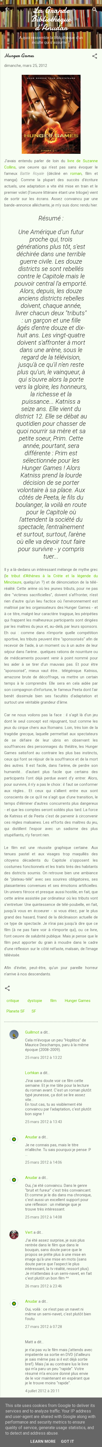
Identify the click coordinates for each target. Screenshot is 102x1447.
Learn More (43, 1441)
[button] (95, 57)
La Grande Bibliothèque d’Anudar (51, 18)
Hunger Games (77, 1000)
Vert (28, 1232)
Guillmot (32, 1032)
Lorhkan (32, 1072)
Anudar (31, 1137)
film (53, 1000)
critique (13, 1000)
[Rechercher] (95, 11)
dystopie (34, 1000)
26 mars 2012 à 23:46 (43, 1286)
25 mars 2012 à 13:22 (43, 1057)
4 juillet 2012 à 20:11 (42, 1391)
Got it (67, 1441)
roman (76, 173)
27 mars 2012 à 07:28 (43, 1326)
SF (34, 1011)
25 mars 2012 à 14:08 (43, 1217)
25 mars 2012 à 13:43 (43, 1121)
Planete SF (16, 1011)
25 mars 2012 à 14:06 (43, 1162)
